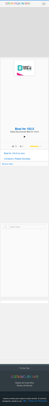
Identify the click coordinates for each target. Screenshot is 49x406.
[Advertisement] (24, 32)
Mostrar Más (7, 164)
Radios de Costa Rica (24, 382)
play (26, 138)
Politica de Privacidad (37, 400)
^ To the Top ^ (24, 368)
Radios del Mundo (24, 385)
